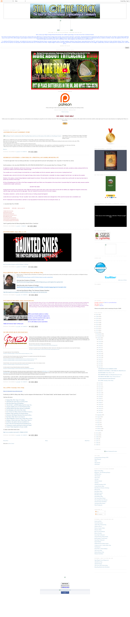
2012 (97, 332)
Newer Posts (5, 440)
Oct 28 (99, 345)
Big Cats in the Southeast (100, 531)
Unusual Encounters (99, 523)
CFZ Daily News (98, 474)
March (98, 426)
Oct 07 (99, 400)
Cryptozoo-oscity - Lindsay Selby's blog (103, 545)
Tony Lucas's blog (98, 550)
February (99, 428)
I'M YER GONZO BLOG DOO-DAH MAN (15, 332)
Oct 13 (99, 388)
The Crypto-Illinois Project (100, 498)
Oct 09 (99, 396)
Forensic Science (100, 264)
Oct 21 (99, 359)
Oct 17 (99, 367)
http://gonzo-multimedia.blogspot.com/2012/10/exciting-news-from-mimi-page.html (43, 345)
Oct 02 (99, 410)
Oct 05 (99, 404)
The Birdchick (97, 547)
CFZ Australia (97, 462)
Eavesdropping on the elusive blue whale (16, 410)
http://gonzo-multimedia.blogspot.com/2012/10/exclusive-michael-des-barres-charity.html (18, 368)
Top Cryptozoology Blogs (100, 267)
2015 (97, 326)
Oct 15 (99, 385)
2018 (97, 320)
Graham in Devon (98, 526)
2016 (97, 324)
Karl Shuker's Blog (98, 491)
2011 (97, 433)
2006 (97, 442)
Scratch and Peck (98, 521)
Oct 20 (99, 361)
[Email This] (31, 152)
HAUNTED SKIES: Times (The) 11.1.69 (14, 232)
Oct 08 (99, 398)
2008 (97, 438)
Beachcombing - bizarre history (101, 538)
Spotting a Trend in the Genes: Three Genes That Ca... (19, 420)
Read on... (5, 149)
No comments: (24, 151)
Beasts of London (98, 533)
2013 (97, 330)
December (99, 334)
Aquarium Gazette (98, 563)
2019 (97, 318)
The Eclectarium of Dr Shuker (101, 501)
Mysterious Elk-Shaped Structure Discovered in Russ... (19, 415)
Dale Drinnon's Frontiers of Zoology (102, 487)
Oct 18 (99, 365)
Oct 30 (99, 341)
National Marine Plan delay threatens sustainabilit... (18, 408)
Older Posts (87, 440)
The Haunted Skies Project (100, 503)
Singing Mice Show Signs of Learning (15, 400)
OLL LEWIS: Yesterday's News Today (13, 387)
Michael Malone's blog (99, 552)
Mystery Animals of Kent (100, 528)
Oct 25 (99, 351)
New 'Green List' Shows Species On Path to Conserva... (19, 411)
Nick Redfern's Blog (99, 496)
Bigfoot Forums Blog (99, 470)
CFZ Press (97, 482)
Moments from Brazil (99, 553)
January (99, 430)
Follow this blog (65, 592)
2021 (97, 314)
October (99, 337)
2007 (97, 440)
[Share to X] (34, 152)
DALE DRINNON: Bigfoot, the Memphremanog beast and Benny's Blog (23, 272)
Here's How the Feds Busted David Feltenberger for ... (19, 423)
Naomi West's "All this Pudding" (101, 548)
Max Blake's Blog (98, 494)
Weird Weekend (98, 459)
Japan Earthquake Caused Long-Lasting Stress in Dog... (19, 418)
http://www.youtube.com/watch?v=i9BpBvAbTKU (15, 432)
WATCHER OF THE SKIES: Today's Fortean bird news (18, 300)
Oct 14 (99, 387)
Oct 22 (99, 357)
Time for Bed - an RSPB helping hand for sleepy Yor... (19, 405)
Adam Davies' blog (98, 562)
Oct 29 (99, 343)
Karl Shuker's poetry (99, 493)
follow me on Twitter (122, 280)
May (98, 422)
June (98, 420)
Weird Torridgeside (98, 505)
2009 (97, 437)
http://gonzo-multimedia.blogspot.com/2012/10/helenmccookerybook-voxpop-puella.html (18, 360)
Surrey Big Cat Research (99, 540)
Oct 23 (99, 355)
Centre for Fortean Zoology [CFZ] (101, 457)
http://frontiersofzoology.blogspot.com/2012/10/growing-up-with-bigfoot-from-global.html (40, 282)
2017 (97, 322)
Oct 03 (99, 408)
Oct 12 (99, 390)
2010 (97, 435)
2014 (97, 328)
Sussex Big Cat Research (100, 535)
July (98, 418)
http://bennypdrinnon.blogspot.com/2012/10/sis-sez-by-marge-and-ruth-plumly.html (25, 292)
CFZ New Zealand (98, 481)
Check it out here (65, 111)
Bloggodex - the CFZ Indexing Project (102, 472)
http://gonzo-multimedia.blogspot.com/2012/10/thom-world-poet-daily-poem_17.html (17, 353)
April (98, 424)
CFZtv (96, 461)
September (99, 414)
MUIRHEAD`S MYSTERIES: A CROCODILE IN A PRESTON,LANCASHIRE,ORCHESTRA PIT (31, 157)
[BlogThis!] (32, 152)
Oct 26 (99, 349)
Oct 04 (99, 406)
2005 (97, 444)
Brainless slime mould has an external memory (17, 413)
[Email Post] (29, 151)
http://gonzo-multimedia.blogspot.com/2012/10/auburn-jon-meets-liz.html (15, 364)
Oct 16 (99, 383)
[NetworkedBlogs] (65, 590)
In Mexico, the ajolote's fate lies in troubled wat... (18, 422)
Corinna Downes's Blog (99, 486)
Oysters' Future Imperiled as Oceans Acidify (16, 427)
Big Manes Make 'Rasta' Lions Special (15, 417)
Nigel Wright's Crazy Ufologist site (102, 560)
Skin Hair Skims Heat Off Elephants (15, 403)
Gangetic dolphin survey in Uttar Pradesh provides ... (18, 406)
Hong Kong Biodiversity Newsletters (102, 567)
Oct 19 (99, 363)
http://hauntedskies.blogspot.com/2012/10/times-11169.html (15, 264)
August (98, 416)
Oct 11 (99, 392)
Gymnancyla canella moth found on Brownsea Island (18, 425)
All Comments (99, 514)
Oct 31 (99, 339)
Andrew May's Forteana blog (100, 524)
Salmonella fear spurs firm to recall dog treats (17, 401)
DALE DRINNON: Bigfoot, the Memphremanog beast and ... (110, 374)
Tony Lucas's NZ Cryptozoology (101, 565)
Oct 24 (99, 353)
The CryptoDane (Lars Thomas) (101, 500)
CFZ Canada (97, 477)
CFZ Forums (97, 464)
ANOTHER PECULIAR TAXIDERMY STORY (16, 132)
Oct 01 (99, 412)
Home (46, 440)
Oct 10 (99, 394)
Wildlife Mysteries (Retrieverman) (101, 543)
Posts (97, 511)
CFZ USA (96, 479)
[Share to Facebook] (35, 152)
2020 (97, 316)
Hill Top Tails (97, 489)
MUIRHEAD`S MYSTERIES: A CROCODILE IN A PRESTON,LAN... (112, 370)
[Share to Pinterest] (36, 152)
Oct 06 (99, 402)
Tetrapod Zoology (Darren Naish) (101, 536)
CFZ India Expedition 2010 (100, 484)
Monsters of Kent (98, 529)
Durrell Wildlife (98, 541)
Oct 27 (99, 347)
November (99, 336)
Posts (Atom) (11, 443)
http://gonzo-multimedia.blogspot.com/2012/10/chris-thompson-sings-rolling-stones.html (44, 349)
